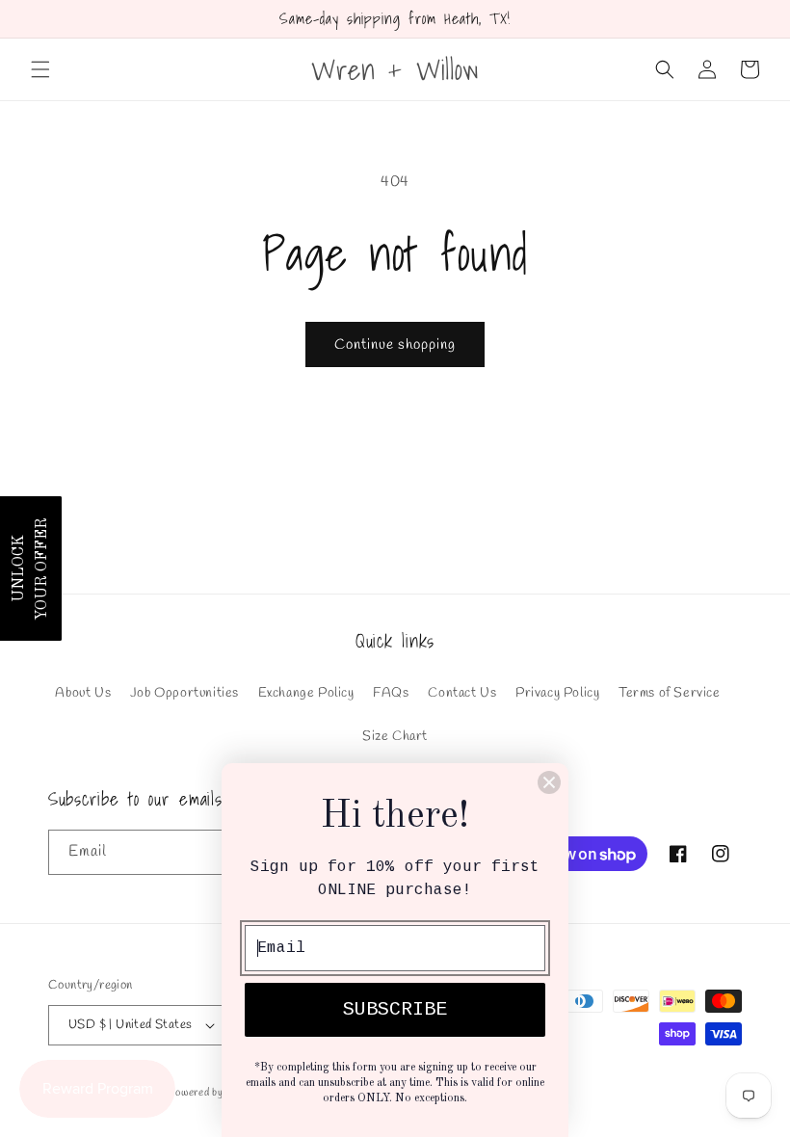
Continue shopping (395, 345)
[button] (40, 69)
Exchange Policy (306, 693)
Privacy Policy (557, 693)
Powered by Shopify (214, 1092)
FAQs (390, 693)
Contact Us (462, 693)
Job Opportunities (184, 693)
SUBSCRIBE (395, 1009)
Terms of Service (670, 693)
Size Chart (395, 736)
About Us (83, 693)
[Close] (549, 782)
